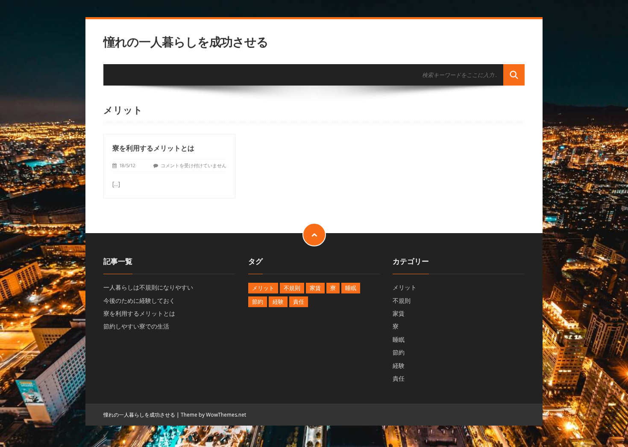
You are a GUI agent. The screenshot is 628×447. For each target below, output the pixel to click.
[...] (116, 184)
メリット (263, 288)
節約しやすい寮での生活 (136, 326)
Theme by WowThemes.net (213, 414)
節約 (257, 301)
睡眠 (350, 288)
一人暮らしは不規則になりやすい (148, 287)
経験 (278, 301)
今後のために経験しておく (139, 300)
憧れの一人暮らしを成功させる (185, 41)
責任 (298, 301)
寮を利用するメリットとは (153, 148)
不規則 (292, 288)
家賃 (315, 288)
